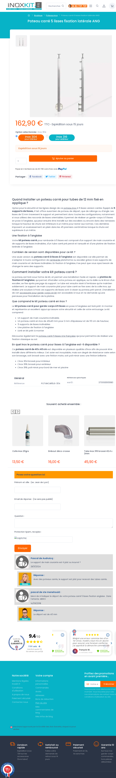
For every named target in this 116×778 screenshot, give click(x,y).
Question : (19, 516)
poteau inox (70, 208)
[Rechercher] (63, 6)
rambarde (55, 259)
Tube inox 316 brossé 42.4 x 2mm (98, 452)
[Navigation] (90, 5)
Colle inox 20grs (20, 451)
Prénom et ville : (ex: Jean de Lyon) (31, 482)
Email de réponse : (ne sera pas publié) (33, 499)
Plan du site (41, 703)
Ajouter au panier (65, 158)
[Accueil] (29, 15)
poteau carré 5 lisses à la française (57, 335)
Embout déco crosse (59, 451)
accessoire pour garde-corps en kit (38, 292)
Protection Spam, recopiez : (28, 531)
